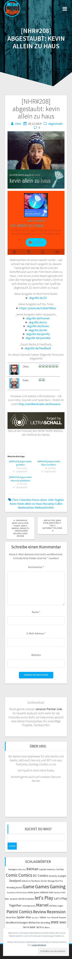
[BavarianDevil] (47, 366)
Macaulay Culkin (52, 504)
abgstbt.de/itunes (38, 326)
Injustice (57, 892)
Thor (49, 917)
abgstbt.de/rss (38, 322)
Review (39, 911)
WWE (55, 922)
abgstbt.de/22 (38, 298)
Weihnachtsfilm (44, 507)
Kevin (13, 504)
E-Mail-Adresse (36, 633)
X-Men (46, 927)
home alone (39, 500)
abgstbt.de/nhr (37, 330)
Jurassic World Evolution (22, 898)
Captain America (47, 869)
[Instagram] (40, 366)
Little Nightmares (28, 906)
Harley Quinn (33, 892)
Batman (32, 869)
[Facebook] (43, 380)
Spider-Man (24, 917)
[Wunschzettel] (54, 366)
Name (36, 612)
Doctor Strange (48, 881)
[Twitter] (57, 366)
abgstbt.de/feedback (38, 348)
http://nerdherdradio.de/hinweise (39, 404)
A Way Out (22, 869)
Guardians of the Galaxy (17, 892)
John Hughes (56, 500)
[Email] (50, 366)
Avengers (12, 869)
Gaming (58, 886)
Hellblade (44, 892)
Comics (25, 875)
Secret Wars (11, 917)
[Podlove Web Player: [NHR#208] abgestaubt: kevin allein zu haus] (36, 223)
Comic (12, 875)
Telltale (43, 917)
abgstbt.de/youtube (37, 338)
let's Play (44, 898)
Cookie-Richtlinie (39, 945)
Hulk (51, 892)
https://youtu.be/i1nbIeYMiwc (37, 308)
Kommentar (36, 567)
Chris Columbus (21, 500)
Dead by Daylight (57, 875)
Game (28, 886)
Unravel (54, 917)
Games (42, 886)
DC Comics (40, 875)
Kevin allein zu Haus (29, 504)
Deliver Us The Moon (31, 881)
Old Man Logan (56, 905)
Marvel (42, 905)
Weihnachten (26, 507)
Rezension (56, 911)
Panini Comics (19, 911)
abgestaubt (55, 124)
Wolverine (34, 922)
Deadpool (15, 881)
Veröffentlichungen (17, 922)
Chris (18, 124)
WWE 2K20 (36, 927)
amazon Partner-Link (49, 709)
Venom (62, 917)
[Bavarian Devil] (44, 366)
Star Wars (35, 918)
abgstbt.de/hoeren (38, 318)
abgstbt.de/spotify (38, 334)
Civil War (60, 869)
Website (36, 655)
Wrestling (45, 922)
